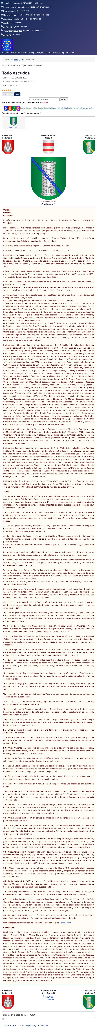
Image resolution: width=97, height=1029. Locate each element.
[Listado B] (10, 108)
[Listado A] (6, 108)
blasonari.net (65, 923)
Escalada (8, 1025)
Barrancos (19, 1025)
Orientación (45, 1025)
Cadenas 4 (13, 127)
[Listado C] (14, 108)
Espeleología (31, 1025)
